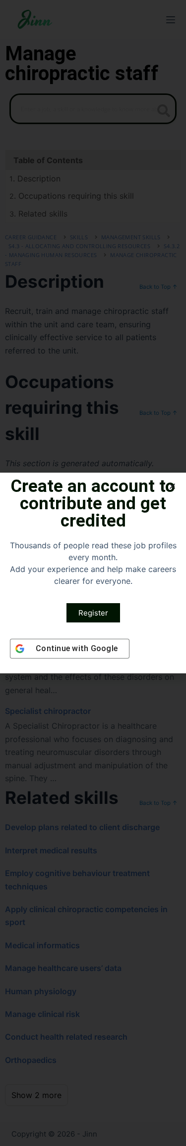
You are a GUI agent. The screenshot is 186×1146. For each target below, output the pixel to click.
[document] (93, 573)
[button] (172, 486)
